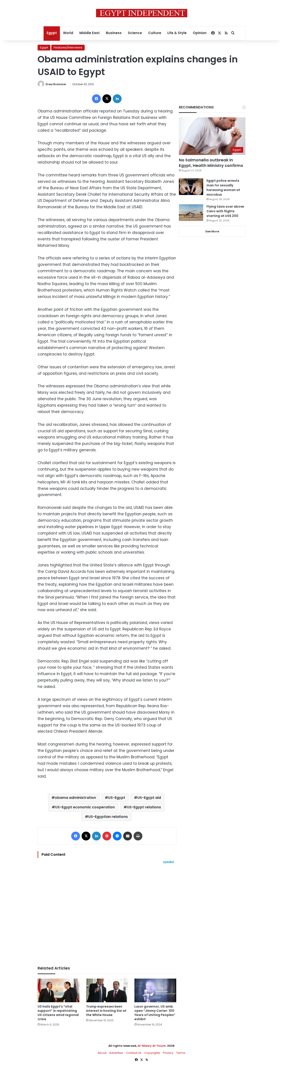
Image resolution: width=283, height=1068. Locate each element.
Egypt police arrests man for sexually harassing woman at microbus (223, 187)
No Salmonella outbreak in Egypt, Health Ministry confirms (211, 162)
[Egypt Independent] (141, 13)
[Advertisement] (107, 912)
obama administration (75, 797)
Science (135, 33)
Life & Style (177, 33)
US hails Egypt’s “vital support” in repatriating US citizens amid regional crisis (58, 1012)
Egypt (52, 33)
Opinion (200, 33)
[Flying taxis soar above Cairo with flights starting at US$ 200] (191, 212)
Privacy (168, 1053)
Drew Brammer (56, 84)
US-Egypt (116, 797)
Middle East (89, 33)
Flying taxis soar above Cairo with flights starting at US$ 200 (225, 211)
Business (114, 33)
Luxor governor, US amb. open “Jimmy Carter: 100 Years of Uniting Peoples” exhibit (154, 1012)
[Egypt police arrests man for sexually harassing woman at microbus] (191, 186)
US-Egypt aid (149, 797)
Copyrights (152, 1053)
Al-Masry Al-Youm (152, 1046)
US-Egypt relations (144, 807)
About (102, 1053)
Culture (154, 33)
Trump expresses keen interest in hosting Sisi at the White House (106, 1010)
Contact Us (134, 1053)
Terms (180, 1053)
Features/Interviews (68, 47)
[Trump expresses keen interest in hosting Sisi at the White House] (107, 990)
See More (212, 231)
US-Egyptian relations (108, 816)
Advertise (116, 1053)
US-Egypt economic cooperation (85, 807)
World (68, 33)
